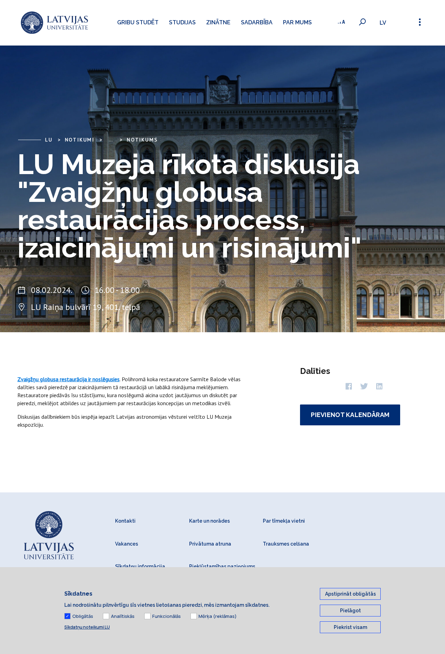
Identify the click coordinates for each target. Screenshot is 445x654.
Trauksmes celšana (286, 544)
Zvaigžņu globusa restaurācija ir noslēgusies (68, 379)
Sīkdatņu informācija (140, 566)
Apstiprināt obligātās (350, 594)
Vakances (126, 544)
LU (49, 140)
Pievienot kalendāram (350, 414)
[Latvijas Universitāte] (54, 22)
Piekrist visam (350, 627)
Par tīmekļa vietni (284, 521)
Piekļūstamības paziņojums (222, 566)
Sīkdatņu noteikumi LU (87, 627)
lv (383, 22)
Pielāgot (350, 610)
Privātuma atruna (210, 544)
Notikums (142, 140)
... (111, 140)
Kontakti (125, 521)
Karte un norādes (209, 521)
